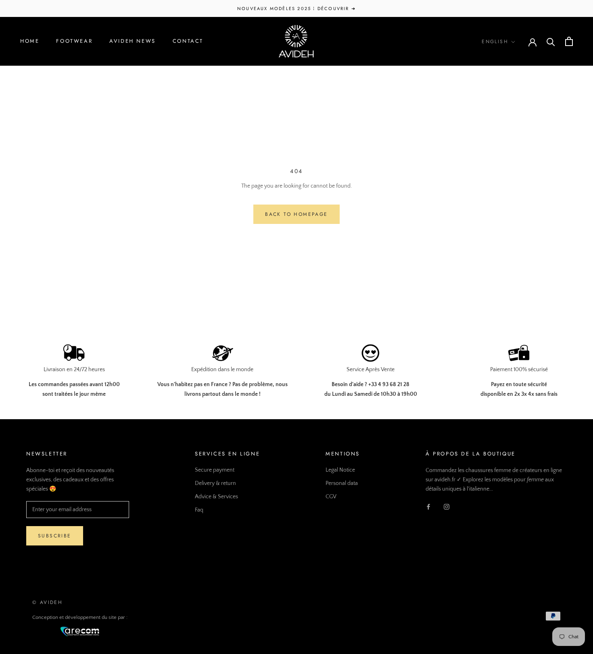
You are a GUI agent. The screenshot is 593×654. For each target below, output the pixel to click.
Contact (188, 41)
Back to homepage (296, 214)
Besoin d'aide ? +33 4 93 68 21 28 (370, 384)
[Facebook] (428, 506)
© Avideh (47, 602)
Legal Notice (340, 470)
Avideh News (132, 41)
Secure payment (214, 470)
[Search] (551, 41)
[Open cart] (569, 41)
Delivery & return (215, 483)
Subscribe (54, 535)
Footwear (74, 41)
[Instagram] (446, 506)
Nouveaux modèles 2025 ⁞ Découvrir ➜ (296, 8)
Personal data (342, 483)
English (495, 41)
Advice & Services (216, 496)
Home (29, 41)
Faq (199, 510)
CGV (331, 496)
